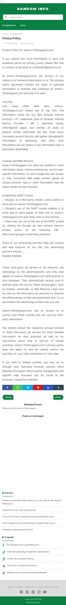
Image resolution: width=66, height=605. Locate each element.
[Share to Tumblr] (58, 387)
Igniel (37, 602)
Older (58, 397)
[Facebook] (21, 592)
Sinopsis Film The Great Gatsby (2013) (19, 510)
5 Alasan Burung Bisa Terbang (20, 558)
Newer (8, 397)
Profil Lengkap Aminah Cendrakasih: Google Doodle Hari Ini (28, 523)
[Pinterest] (33, 592)
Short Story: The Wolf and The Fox (22, 565)
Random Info (33, 9)
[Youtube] (45, 592)
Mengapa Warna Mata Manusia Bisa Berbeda (27, 572)
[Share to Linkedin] (48, 387)
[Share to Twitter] (28, 387)
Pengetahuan (9, 25)
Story (23, 25)
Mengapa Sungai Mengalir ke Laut (17, 529)
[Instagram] (39, 592)
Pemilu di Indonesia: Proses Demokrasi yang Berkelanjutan (28, 516)
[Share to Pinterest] (38, 387)
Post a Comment (27, 43)
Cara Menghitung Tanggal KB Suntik (22, 545)
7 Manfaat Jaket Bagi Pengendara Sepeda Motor (28, 551)
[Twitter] (27, 592)
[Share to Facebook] (7, 387)
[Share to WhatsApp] (18, 387)
